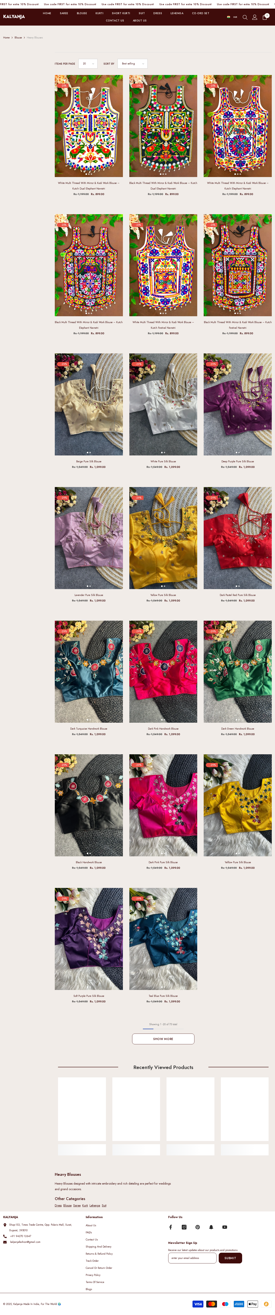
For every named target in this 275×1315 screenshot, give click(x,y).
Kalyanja (18, 1304)
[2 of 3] (89, 174)
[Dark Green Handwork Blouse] (238, 672)
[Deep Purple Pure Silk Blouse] (238, 404)
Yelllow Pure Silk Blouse (238, 862)
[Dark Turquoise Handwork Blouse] (89, 672)
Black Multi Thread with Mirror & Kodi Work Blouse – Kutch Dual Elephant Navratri (163, 186)
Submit (230, 1258)
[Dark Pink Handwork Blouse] (163, 672)
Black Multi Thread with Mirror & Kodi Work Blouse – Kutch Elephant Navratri (89, 325)
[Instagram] (184, 1227)
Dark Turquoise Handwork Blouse (88, 729)
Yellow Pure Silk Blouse (163, 595)
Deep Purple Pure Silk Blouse (238, 461)
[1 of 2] (87, 452)
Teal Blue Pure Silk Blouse (163, 996)
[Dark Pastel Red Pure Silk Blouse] (238, 538)
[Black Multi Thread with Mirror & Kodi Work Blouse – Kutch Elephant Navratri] (89, 265)
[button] (88, 64)
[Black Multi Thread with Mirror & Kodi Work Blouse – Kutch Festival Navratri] (238, 265)
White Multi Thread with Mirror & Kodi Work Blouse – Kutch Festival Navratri (163, 325)
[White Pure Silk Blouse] (163, 404)
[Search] (245, 17)
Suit (104, 1205)
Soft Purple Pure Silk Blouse (88, 996)
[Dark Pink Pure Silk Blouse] (163, 805)
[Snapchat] (211, 1227)
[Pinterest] (197, 1227)
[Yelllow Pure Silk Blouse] (238, 805)
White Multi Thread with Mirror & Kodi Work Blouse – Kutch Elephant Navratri (238, 186)
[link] (82, 1147)
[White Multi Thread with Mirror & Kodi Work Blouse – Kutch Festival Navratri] (163, 265)
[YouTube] (225, 1227)
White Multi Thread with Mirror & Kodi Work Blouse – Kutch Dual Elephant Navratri (88, 186)
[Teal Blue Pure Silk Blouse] (163, 939)
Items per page (65, 64)
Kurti (85, 1205)
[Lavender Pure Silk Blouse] (89, 538)
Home (6, 38)
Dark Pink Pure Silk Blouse (163, 862)
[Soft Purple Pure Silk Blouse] (89, 939)
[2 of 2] (90, 452)
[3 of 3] (91, 174)
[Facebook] (170, 1227)
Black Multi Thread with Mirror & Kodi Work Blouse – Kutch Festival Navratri (238, 325)
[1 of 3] (86, 174)
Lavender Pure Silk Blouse (89, 595)
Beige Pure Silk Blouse (88, 461)
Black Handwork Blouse (89, 862)
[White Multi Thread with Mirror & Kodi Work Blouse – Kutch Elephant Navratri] (238, 126)
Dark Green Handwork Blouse (237, 729)
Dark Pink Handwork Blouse (163, 729)
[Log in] (255, 17)
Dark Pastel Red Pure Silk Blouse (238, 595)
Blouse (18, 38)
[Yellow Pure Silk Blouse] (163, 538)
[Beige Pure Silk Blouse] (89, 404)
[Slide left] (60, 126)
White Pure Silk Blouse (163, 461)
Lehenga (95, 1205)
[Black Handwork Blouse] (89, 805)
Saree (77, 1205)
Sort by (109, 64)
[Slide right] (117, 126)
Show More (163, 1039)
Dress (58, 1205)
